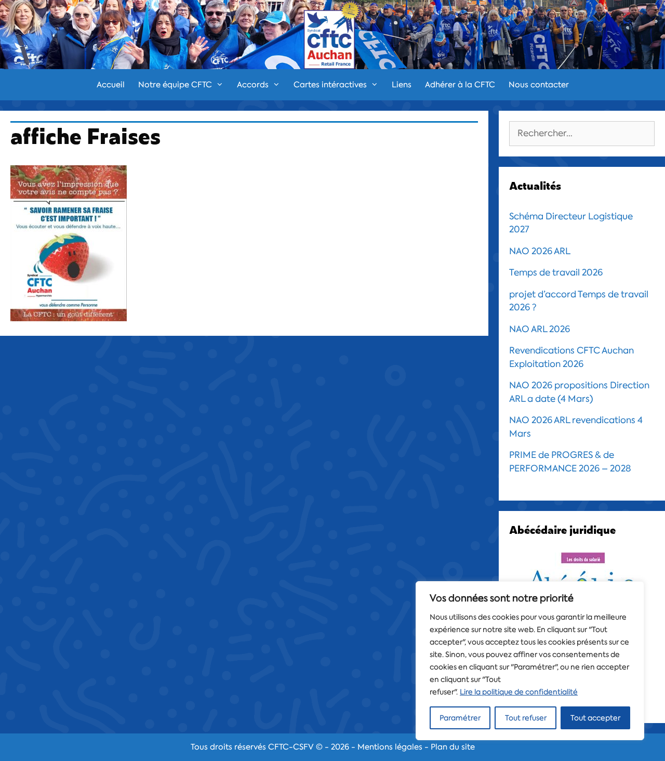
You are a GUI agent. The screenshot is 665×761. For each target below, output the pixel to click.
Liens (401, 85)
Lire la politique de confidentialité (519, 692)
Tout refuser (526, 718)
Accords (253, 85)
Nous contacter (539, 85)
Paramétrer (460, 718)
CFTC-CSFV (291, 747)
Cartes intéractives (330, 85)
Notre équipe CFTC (175, 85)
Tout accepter (595, 718)
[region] (530, 660)
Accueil (111, 85)
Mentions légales (389, 747)
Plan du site (453, 747)
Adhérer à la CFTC (460, 85)
